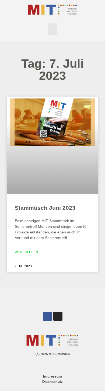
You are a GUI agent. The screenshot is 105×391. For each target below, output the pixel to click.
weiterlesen (26, 252)
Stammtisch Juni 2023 (45, 208)
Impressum (52, 376)
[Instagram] (57, 316)
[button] (52, 29)
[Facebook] (47, 316)
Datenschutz (52, 382)
